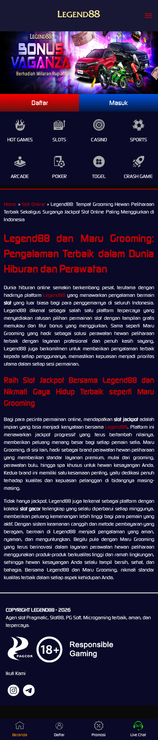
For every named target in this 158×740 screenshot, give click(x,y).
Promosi (98, 734)
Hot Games (20, 139)
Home (10, 204)
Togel (99, 176)
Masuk (118, 103)
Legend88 (54, 295)
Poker (59, 176)
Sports (138, 139)
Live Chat (138, 734)
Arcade (20, 176)
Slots (59, 139)
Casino (99, 139)
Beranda (19, 734)
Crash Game (138, 176)
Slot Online (33, 204)
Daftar (39, 103)
